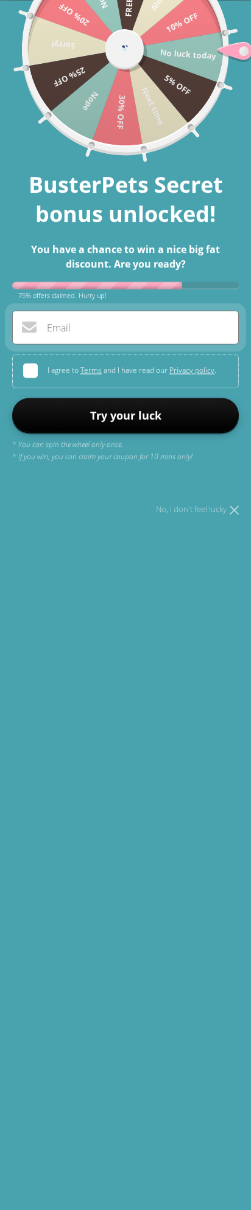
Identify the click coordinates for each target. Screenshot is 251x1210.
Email (59, 328)
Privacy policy (191, 370)
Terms (91, 370)
